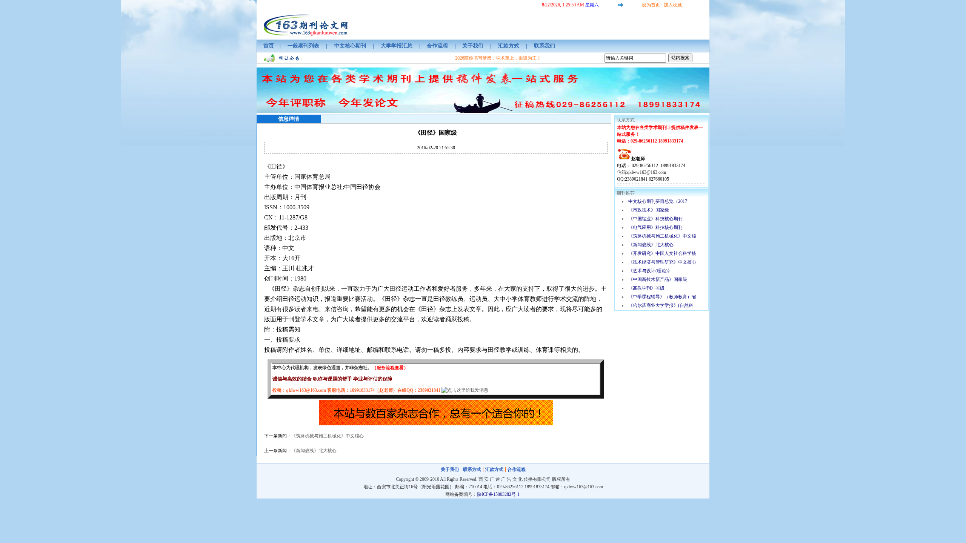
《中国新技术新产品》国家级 (657, 279)
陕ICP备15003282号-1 (498, 494)
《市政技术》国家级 (648, 210)
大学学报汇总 (396, 46)
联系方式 (472, 469)
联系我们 (544, 46)
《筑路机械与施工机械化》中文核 (662, 236)
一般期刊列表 (303, 46)
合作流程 (437, 46)
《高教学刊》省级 (646, 288)
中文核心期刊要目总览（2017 (657, 201)
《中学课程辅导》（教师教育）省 (662, 296)
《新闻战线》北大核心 (314, 450)
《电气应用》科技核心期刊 (655, 227)
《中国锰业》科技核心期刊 (655, 218)
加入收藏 (673, 5)
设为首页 (651, 5)
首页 (268, 46)
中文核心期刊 (350, 46)
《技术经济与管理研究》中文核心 (662, 262)
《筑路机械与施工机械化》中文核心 (327, 436)
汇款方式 (508, 46)
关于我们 (472, 46)
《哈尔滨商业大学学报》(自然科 (660, 305)
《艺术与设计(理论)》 (650, 270)
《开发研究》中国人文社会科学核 (662, 253)
